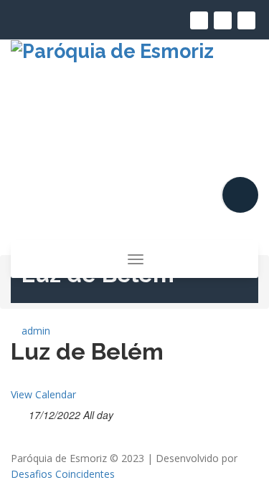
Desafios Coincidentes (63, 474)
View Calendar (43, 394)
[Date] (18, 412)
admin (34, 330)
